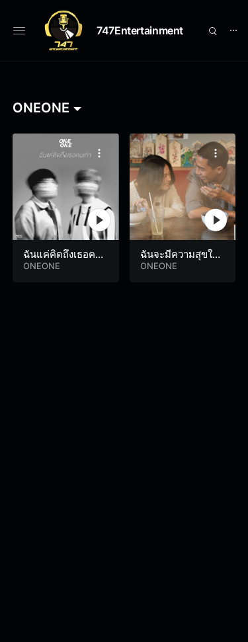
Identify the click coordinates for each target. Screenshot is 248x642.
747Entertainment (140, 30)
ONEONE (41, 266)
